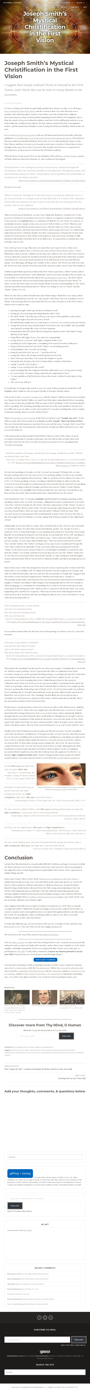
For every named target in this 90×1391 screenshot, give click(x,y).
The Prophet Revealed (59, 789)
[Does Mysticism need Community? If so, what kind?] (72, 997)
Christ (21, 1050)
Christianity (70, 1050)
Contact (66, 3)
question (57, 971)
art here (29, 1230)
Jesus (38, 1053)
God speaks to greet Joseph (22, 418)
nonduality (80, 1053)
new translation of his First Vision (19, 111)
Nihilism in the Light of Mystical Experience (33, 1274)
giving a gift (68, 1177)
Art (85, 7)
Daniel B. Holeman (50, 934)
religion (38, 1047)
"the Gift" (21, 951)
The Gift (75, 7)
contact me (55, 974)
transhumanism (47, 1047)
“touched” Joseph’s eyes (32, 397)
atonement (14, 1050)
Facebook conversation (25, 135)
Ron (8, 1294)
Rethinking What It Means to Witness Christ (38, 1299)
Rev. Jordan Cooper (68, 156)
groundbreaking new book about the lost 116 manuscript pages (43, 138)
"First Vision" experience (35, 974)
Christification (9, 1053)
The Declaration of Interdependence (35, 1279)
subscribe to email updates (16, 968)
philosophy (22, 1047)
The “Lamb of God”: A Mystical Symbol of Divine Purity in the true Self (38, 1067)
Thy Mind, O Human (12, 3)
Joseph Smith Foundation (68, 758)
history (14, 1047)
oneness (7, 1055)
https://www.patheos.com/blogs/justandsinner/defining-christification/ (52, 180)
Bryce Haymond (14, 103)
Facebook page (43, 968)
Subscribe (66, 1036)
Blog (79, 3)
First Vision (30, 1053)
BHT (54, 7)
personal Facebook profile (71, 968)
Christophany (21, 1053)
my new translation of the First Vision (60, 879)
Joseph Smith (45, 1053)
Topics (63, 7)
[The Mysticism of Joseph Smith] (44, 997)
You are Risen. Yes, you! (30, 1289)
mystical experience (68, 1053)
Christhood (61, 1050)
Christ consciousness (32, 1050)
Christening (52, 1050)
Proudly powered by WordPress (28, 1387)
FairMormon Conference (55, 277)
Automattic (72, 1387)
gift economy (18, 942)
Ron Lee (10, 1304)
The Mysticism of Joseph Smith (44, 1005)
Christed (44, 1050)
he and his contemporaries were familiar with (47, 897)
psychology (30, 1047)
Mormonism (55, 1053)
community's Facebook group (31, 971)
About (52, 3)
